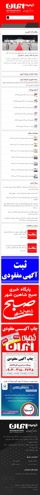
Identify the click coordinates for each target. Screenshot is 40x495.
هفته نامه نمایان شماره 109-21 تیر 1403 (22, 163)
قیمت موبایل (15, 464)
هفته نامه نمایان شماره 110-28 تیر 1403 (22, 157)
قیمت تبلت (16, 461)
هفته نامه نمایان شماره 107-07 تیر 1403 (22, 176)
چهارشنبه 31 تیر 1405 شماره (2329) (23, 101)
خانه (11, 485)
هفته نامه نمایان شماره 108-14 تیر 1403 (22, 170)
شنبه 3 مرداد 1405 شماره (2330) (24, 95)
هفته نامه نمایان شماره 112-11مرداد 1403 (22, 144)
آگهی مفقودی (32, 461)
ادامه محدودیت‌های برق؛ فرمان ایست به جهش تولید (23, 193)
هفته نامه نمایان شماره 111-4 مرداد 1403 (22, 151)
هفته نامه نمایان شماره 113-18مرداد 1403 (22, 138)
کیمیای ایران (17, 487)
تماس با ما (10, 489)
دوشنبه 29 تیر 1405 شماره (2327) (24, 113)
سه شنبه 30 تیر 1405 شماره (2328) (24, 107)
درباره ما (10, 492)
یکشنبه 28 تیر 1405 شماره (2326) (24, 120)
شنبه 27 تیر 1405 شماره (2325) (25, 126)
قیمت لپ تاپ (32, 464)
